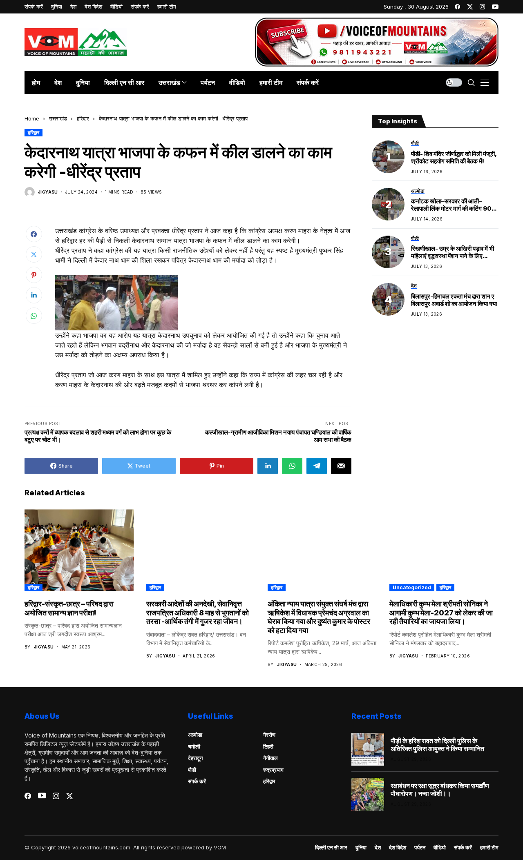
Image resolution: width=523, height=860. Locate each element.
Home (32, 118)
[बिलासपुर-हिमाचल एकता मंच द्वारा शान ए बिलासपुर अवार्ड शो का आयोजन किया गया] (388, 299)
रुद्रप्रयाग (273, 769)
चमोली (194, 746)
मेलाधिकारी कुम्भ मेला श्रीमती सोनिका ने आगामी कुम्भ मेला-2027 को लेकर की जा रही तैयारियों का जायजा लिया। (441, 612)
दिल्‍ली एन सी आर (331, 847)
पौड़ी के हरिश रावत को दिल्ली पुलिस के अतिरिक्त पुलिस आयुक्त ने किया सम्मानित (437, 745)
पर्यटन (419, 847)
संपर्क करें (197, 781)
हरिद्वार (83, 118)
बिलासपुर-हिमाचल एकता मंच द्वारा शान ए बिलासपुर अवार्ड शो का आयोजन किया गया (454, 300)
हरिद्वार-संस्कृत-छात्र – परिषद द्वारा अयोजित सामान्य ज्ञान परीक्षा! (69, 608)
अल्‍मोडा (195, 734)
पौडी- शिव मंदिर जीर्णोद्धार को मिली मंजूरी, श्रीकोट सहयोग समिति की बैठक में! (453, 157)
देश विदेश (397, 847)
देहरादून (195, 758)
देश (378, 847)
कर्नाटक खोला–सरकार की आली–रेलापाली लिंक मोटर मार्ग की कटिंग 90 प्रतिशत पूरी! (451, 205)
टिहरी (268, 746)
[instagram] (482, 6)
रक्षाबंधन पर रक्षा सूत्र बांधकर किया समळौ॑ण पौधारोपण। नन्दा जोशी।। (440, 790)
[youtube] (495, 6)
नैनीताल (270, 758)
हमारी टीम (489, 847)
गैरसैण (269, 734)
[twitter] (470, 6)
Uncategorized (412, 587)
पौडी (192, 769)
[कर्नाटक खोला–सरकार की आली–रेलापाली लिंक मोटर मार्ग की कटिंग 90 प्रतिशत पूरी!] (388, 204)
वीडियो (440, 847)
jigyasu (48, 191)
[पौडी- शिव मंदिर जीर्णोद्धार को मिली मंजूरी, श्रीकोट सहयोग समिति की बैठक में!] (388, 156)
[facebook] (457, 6)
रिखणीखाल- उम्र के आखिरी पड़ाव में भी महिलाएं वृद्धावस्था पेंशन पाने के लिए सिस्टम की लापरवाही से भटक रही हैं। (452, 252)
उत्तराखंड (58, 118)
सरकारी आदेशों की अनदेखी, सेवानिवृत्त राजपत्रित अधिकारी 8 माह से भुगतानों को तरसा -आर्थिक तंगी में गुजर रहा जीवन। (197, 612)
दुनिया (361, 847)
